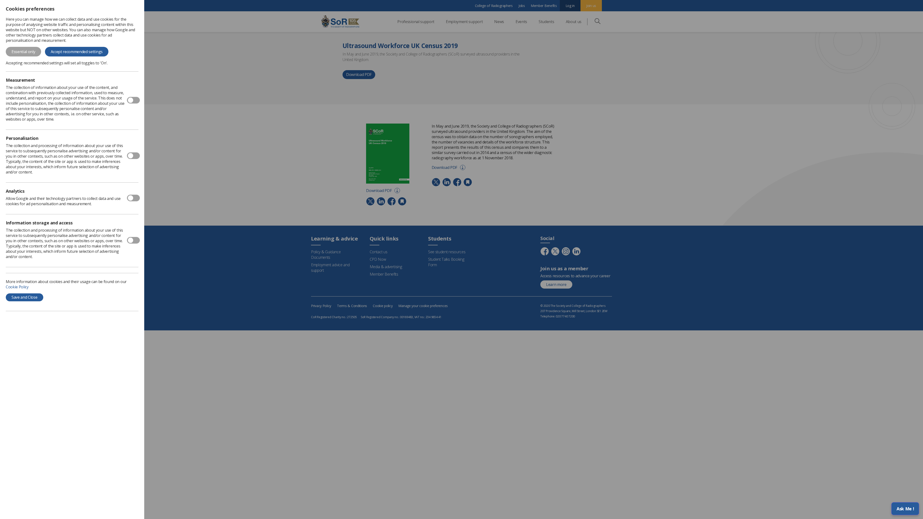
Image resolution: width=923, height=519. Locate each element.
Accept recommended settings (77, 51)
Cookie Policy (17, 287)
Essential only (23, 51)
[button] (905, 508)
